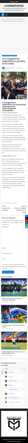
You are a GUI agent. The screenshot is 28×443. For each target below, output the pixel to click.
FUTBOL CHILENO (6, 55)
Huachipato (11, 372)
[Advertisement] (14, 37)
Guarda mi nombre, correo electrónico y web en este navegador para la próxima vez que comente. (14, 266)
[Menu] (6, 15)
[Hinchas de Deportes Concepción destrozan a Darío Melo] (14, 287)
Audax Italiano (12, 393)
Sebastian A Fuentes (10, 67)
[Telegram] (26, 227)
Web (3, 259)
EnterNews (10, 441)
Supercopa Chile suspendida (6, 208)
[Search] (26, 14)
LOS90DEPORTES (14, 5)
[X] (26, 218)
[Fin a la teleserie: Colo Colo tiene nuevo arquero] (14, 314)
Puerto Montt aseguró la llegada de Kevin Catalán (20, 209)
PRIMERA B (14, 55)
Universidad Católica (13, 389)
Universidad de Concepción (11, 203)
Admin (12, 302)
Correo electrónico (7, 253)
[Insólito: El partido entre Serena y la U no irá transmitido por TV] (14, 341)
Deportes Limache (13, 380)
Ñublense (11, 385)
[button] (6, 15)
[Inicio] (3, 15)
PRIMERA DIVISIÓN (15, 294)
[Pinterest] (26, 220)
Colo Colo (11, 376)
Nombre (4, 248)
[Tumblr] (26, 223)
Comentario (5, 226)
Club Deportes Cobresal (14, 397)
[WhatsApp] (26, 225)
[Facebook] (26, 216)
